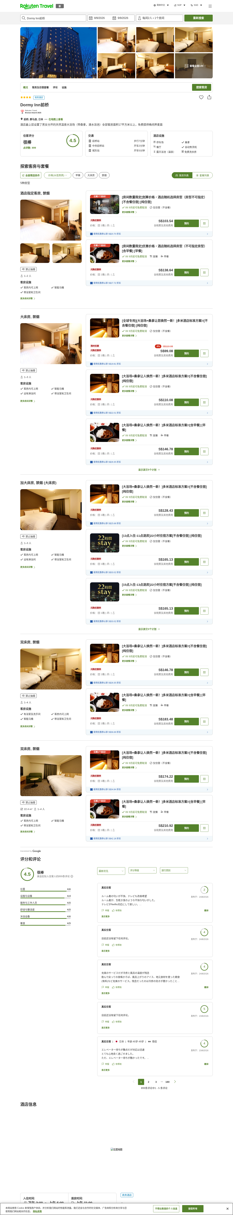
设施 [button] (64, 87)
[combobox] (53, 18)
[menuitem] (162, 5)
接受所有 (192, 1208)
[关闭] (227, 1208)
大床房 (91, 175)
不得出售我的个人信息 (166, 1208)
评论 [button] (55, 87)
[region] (116, 1209)
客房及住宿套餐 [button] (40, 87)
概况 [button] (25, 87)
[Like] (201, 97)
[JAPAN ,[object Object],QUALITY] (31, 111)
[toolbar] (111, 18)
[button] (36, 6)
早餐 (78, 175)
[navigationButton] (133, 1082)
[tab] (182, 175)
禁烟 (104, 175)
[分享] (209, 97)
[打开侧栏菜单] (210, 6)
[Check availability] (204, 223)
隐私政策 (37, 1211)
